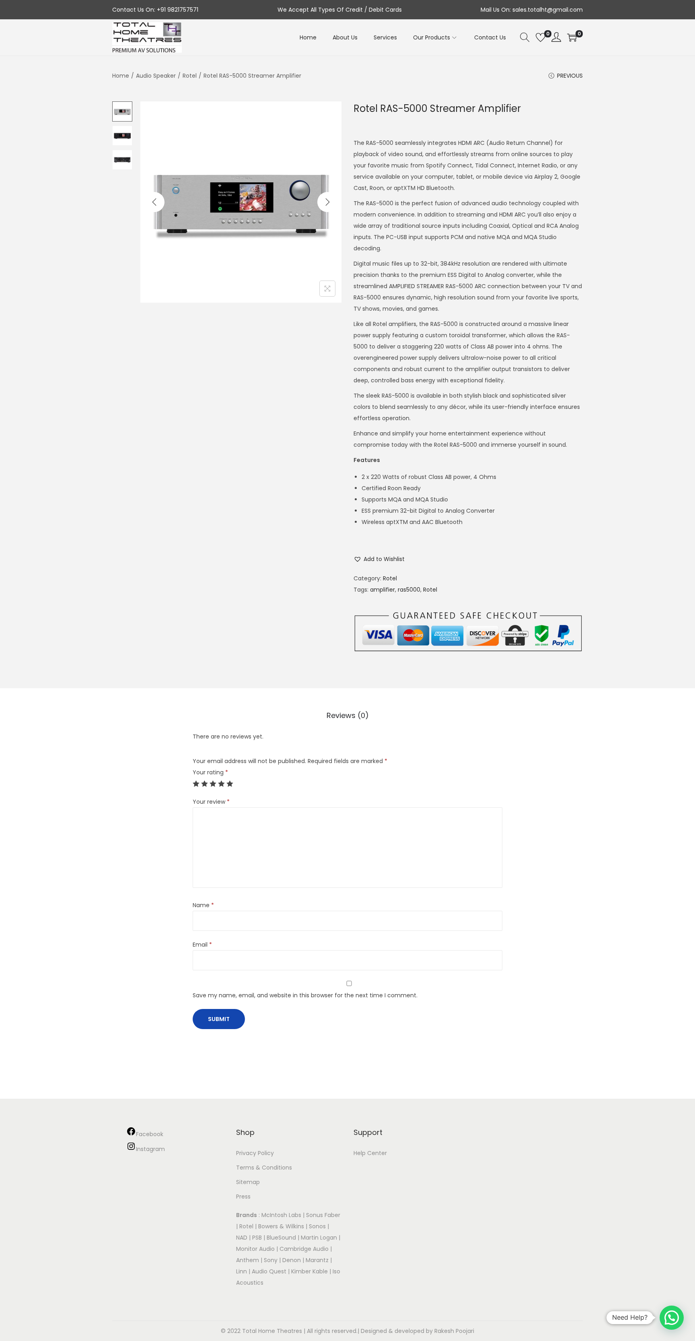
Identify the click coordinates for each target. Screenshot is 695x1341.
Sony (271, 1260)
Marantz (317, 1260)
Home (120, 76)
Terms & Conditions (264, 1168)
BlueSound (281, 1238)
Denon (291, 1260)
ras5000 (409, 590)
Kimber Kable (309, 1271)
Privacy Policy (255, 1153)
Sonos (317, 1226)
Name (203, 905)
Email (202, 945)
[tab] (348, 715)
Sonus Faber (323, 1215)
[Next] (327, 202)
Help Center (370, 1153)
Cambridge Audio (304, 1249)
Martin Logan (319, 1238)
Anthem (247, 1260)
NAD (241, 1238)
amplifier (382, 590)
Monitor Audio (256, 1249)
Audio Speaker (156, 76)
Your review (211, 802)
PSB (257, 1238)
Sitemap (248, 1182)
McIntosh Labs (281, 1215)
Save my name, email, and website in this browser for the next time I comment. (305, 995)
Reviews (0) (348, 715)
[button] (379, 559)
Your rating (210, 772)
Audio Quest (269, 1271)
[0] (540, 37)
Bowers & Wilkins (281, 1226)
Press (243, 1196)
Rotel (190, 76)
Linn (241, 1271)
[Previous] (154, 202)
